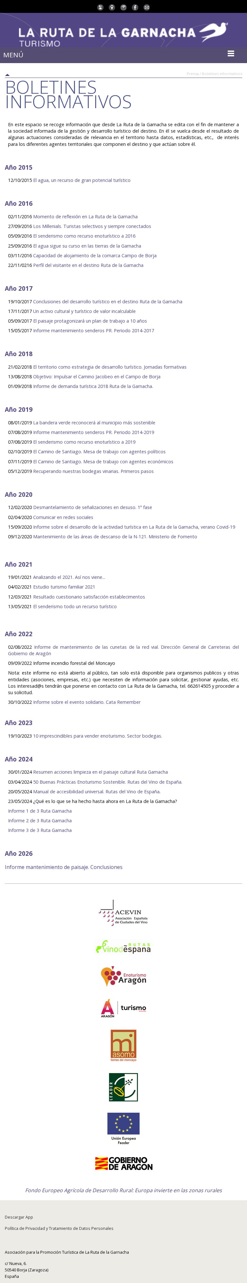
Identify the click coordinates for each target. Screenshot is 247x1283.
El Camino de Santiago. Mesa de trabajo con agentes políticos (100, 451)
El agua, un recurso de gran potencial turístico (82, 180)
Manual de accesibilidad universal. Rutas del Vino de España (96, 791)
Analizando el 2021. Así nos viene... (69, 577)
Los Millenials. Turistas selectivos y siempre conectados (92, 226)
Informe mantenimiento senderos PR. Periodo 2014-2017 (93, 330)
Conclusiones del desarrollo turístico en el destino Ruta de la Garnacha (107, 301)
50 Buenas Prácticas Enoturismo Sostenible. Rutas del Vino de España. (107, 782)
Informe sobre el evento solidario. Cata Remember (87, 702)
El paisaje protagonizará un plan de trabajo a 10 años (90, 321)
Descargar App (19, 1217)
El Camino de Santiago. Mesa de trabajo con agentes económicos (103, 461)
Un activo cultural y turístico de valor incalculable (84, 311)
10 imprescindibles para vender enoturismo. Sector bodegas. (97, 736)
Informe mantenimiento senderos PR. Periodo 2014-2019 (93, 432)
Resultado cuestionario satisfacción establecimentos (89, 597)
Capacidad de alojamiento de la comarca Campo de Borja (95, 255)
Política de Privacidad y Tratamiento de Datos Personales (59, 1228)
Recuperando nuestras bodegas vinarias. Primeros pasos (93, 471)
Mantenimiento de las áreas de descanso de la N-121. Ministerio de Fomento (115, 536)
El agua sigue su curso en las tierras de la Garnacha (87, 246)
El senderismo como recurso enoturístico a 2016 (84, 236)
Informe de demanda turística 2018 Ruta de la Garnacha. (93, 386)
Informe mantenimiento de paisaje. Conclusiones (64, 867)
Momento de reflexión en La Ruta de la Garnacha (85, 216)
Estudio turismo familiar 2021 (64, 587)
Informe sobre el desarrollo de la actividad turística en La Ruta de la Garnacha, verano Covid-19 (133, 527)
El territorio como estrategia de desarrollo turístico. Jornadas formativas (110, 367)
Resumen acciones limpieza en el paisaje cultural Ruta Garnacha (100, 772)
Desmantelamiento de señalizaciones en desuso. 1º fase (92, 507)
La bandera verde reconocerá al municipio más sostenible (94, 423)
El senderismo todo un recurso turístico (75, 606)
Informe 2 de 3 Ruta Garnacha (40, 820)
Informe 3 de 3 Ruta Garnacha (40, 830)
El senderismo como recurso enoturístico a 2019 (84, 442)
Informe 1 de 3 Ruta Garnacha (40, 811)
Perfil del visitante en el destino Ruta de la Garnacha (88, 265)
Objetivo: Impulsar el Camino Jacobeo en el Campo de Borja (96, 376)
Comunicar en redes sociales (63, 517)
